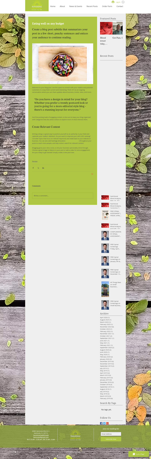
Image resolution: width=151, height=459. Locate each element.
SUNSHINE (37, 6)
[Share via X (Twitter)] (38, 168)
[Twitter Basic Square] (104, 423)
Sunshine (75, 436)
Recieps (34, 161)
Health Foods (37, 8)
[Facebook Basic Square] (101, 423)
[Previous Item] (103, 28)
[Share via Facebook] (33, 168)
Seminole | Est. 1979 (37, 9)
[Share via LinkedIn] (43, 168)
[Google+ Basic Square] (107, 423)
